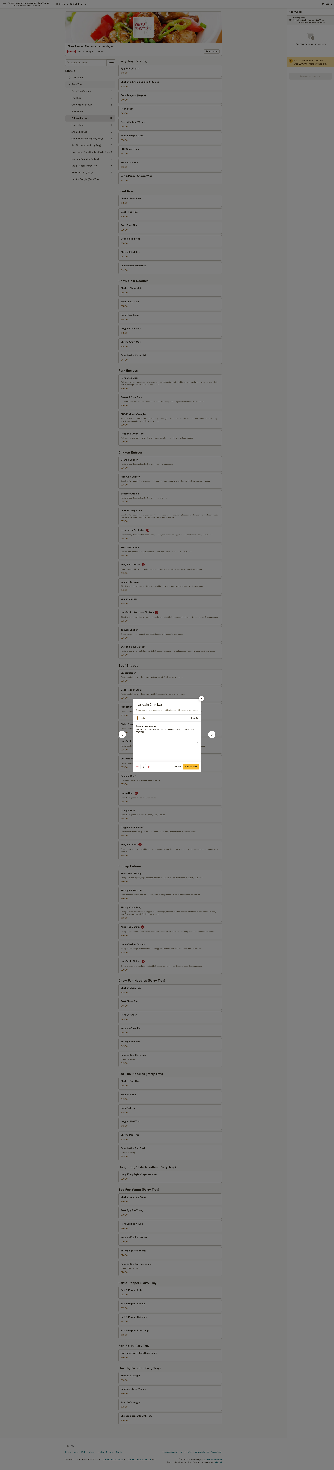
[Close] (201, 698)
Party (142, 718)
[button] (122, 737)
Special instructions (146, 726)
